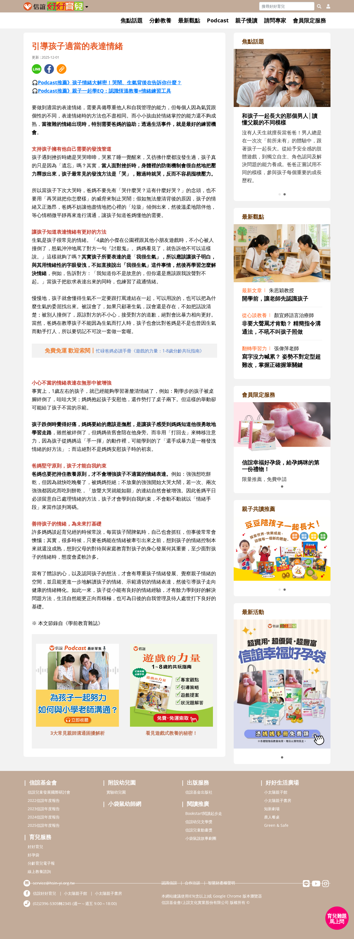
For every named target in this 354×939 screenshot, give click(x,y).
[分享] (36, 69)
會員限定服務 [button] (309, 20)
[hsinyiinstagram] (325, 885)
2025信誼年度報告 (44, 825)
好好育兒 (35, 846)
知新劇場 (272, 808)
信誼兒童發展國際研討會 (49, 792)
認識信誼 (169, 882)
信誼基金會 (43, 782)
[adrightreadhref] (287, 548)
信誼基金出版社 (198, 792)
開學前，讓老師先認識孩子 (275, 298)
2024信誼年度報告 (44, 817)
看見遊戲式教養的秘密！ (171, 733)
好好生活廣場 (282, 782)
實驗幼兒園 (116, 792)
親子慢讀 (246, 20)
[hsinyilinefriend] (306, 885)
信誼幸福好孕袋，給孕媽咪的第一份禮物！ (280, 466)
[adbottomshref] (77, 686)
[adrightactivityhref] (282, 683)
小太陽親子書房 (277, 800)
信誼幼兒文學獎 (198, 821)
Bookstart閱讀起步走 (203, 813)
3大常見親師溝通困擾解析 (77, 733)
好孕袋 (33, 854)
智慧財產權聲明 (221, 882)
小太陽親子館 (275, 792)
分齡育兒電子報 (41, 863)
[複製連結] (61, 69)
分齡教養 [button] (160, 20)
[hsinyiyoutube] (316, 885)
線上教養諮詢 (39, 871)
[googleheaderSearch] (319, 6)
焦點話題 (132, 20)
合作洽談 (192, 882)
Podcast (218, 20)
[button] (86, 5)
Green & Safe (276, 825)
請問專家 (275, 20)
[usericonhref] (326, 6)
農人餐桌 (272, 817)
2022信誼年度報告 (44, 800)
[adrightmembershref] (282, 427)
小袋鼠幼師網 (124, 803)
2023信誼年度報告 (44, 808)
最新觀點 (189, 20)
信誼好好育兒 (44, 893)
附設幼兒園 (122, 782)
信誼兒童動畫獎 (198, 830)
